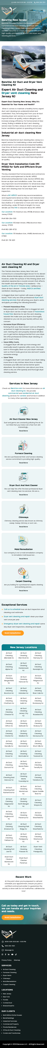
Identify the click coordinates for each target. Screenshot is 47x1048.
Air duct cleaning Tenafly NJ (38, 765)
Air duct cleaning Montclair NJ (23, 743)
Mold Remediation (9, 981)
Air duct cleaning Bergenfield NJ (9, 679)
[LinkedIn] (8, 954)
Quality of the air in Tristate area (16, 286)
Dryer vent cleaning (16, 93)
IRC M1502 (12, 195)
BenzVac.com (16, 388)
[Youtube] (12, 954)
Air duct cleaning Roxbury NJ (38, 723)
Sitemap (17, 960)
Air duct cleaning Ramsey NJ (38, 655)
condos (23, 396)
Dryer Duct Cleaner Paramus (23, 860)
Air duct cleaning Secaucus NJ (38, 733)
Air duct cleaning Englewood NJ (9, 815)
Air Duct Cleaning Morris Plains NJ (23, 765)
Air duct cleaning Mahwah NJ (23, 723)
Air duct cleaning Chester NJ (9, 712)
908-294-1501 (40, 2)
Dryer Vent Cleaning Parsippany (38, 849)
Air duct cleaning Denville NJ (9, 743)
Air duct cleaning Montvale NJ (24, 753)
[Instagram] (2, 954)
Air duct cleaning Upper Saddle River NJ (38, 790)
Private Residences (9, 1027)
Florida (5, 1000)
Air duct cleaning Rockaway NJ (38, 700)
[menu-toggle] (44, 10)
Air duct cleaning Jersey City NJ (23, 712)
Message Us (9, 950)
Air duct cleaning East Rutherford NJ (9, 790)
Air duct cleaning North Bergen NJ (23, 802)
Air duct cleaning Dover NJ (9, 753)
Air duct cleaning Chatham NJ (9, 700)
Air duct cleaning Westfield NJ (38, 815)
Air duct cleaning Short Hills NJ (38, 743)
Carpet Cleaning (9, 984)
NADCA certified (33, 288)
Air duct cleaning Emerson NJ (9, 826)
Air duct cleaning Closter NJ (9, 733)
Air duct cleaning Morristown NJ (23, 790)
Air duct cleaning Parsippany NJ (23, 838)
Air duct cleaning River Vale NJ (38, 690)
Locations (7, 990)
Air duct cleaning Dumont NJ (8, 765)
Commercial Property (11, 1024)
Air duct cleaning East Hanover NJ (9, 777)
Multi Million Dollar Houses (12, 1015)
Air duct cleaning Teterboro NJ (38, 777)
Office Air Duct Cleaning (11, 1030)
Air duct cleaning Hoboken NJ (23, 690)
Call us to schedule (12, 609)
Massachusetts (8, 1006)
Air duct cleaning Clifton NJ (9, 723)
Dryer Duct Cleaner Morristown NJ (9, 860)
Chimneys (6, 978)
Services (6, 965)
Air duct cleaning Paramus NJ (23, 815)
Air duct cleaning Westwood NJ (38, 838)
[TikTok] (16, 954)
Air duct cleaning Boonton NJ (9, 690)
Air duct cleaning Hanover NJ (23, 679)
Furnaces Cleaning (9, 972)
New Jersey (7, 994)
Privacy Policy (7, 960)
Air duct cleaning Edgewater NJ (9, 802)
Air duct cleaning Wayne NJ (38, 802)
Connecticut (7, 1003)
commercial (13, 393)
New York (6, 997)
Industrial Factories (10, 1021)
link (15, 208)
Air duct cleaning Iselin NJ (23, 700)
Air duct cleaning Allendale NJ (9, 655)
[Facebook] (5, 954)
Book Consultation (13, 633)
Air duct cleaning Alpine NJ (9, 666)
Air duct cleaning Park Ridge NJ (23, 826)
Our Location (7, 212)
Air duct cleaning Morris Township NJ (23, 777)
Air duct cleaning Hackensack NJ (23, 667)
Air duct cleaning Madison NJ (23, 733)
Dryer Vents (7, 975)
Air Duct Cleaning (9, 969)
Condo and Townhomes (11, 1033)
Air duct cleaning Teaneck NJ (38, 753)
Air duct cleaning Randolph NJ (38, 666)
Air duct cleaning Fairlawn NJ (9, 837)
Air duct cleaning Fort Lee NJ (9, 849)
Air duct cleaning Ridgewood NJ (38, 679)
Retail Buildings (8, 1018)
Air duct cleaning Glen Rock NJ (23, 655)
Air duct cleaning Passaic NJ (23, 849)
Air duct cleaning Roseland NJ (38, 712)
